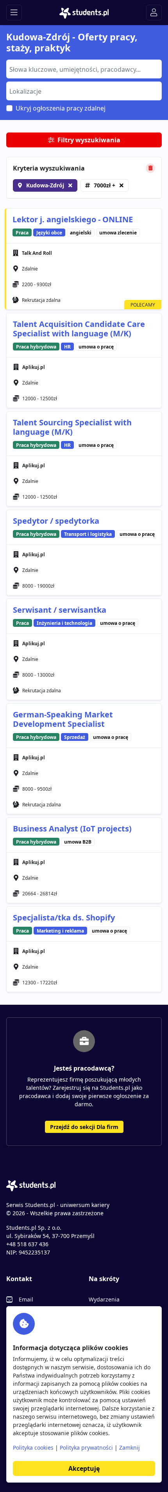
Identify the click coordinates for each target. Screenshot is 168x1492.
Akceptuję (84, 1468)
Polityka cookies (33, 1447)
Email (26, 1299)
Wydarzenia (104, 1299)
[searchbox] (83, 68)
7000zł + (104, 185)
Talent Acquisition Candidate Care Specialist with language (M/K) (79, 329)
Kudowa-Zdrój (45, 185)
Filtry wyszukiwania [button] (88, 140)
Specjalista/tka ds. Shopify (64, 917)
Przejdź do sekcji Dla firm (84, 1127)
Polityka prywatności (86, 1447)
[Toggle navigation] (14, 12)
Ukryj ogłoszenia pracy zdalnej (60, 108)
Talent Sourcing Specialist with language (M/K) (72, 427)
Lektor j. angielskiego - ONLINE (73, 219)
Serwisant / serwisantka (59, 609)
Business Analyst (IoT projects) (72, 828)
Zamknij (129, 1447)
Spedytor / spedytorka (56, 520)
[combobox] (84, 69)
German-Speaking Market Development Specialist (63, 719)
